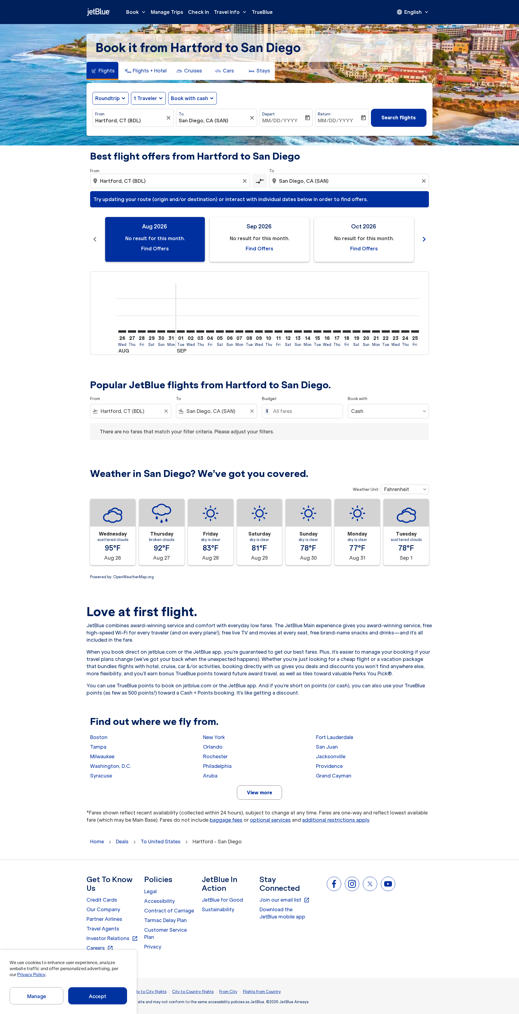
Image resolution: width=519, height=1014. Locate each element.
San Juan (327, 747)
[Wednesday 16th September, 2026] (327, 331)
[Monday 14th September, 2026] (307, 331)
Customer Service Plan (165, 933)
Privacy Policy (31, 974)
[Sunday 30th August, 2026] (161, 331)
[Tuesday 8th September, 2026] (249, 331)
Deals (122, 841)
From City (228, 991)
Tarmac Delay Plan (165, 920)
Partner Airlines (104, 919)
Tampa (98, 747)
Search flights (398, 118)
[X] (370, 884)
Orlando (213, 747)
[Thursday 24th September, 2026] (405, 331)
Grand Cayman (333, 776)
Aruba (210, 776)
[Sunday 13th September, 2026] (298, 331)
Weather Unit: (366, 489)
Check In (198, 12)
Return (324, 114)
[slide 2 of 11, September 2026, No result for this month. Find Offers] (259, 239)
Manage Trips (167, 12)
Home (97, 841)
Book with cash (189, 98)
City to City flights (149, 991)
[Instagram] (352, 884)
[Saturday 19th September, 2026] (356, 331)
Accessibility (159, 901)
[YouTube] (388, 884)
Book (136, 12)
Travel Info (230, 12)
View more (259, 793)
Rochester (215, 756)
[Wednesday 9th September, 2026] (259, 331)
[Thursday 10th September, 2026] (268, 331)
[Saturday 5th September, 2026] (220, 331)
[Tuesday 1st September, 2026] (181, 331)
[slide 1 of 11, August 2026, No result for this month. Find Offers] (155, 239)
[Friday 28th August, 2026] (142, 331)
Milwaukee (102, 756)
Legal (150, 891)
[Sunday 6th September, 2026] (229, 331)
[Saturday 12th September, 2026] (288, 331)
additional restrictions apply (335, 820)
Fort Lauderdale (334, 737)
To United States (161, 841)
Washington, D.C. (110, 766)
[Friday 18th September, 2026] (347, 331)
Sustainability (218, 909)
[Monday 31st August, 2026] (171, 331)
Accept (97, 996)
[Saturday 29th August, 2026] (151, 331)
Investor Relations (112, 938)
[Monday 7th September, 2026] (239, 331)
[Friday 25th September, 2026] (415, 331)
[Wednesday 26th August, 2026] (122, 331)
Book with (357, 398)
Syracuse (101, 776)
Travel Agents (102, 929)
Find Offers (155, 249)
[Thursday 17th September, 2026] (337, 331)
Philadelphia (217, 766)
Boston (99, 737)
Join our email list (285, 900)
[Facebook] (334, 884)
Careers (99, 948)
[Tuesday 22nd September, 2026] (386, 331)
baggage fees (226, 820)
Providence (329, 766)
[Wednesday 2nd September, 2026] (190, 331)
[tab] (102, 71)
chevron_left (95, 239)
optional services (270, 820)
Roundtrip (107, 98)
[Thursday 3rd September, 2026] (200, 331)
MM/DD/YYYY (280, 121)
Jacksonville (330, 756)
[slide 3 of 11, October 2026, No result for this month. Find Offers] (364, 239)
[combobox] (130, 120)
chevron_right (424, 239)
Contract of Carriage (169, 911)
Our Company (103, 909)
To (181, 114)
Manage (36, 996)
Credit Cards (101, 900)
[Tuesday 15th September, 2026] (317, 331)
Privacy (152, 947)
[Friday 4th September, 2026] (210, 331)
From (100, 114)
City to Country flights (193, 991)
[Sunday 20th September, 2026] (366, 331)
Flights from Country (262, 991)
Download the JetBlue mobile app (282, 913)
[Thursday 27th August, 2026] (132, 331)
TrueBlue (262, 12)
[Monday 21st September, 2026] (376, 331)
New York (214, 737)
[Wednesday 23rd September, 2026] (395, 331)
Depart (268, 114)
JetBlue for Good (222, 900)
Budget (269, 398)
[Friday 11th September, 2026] (278, 331)
